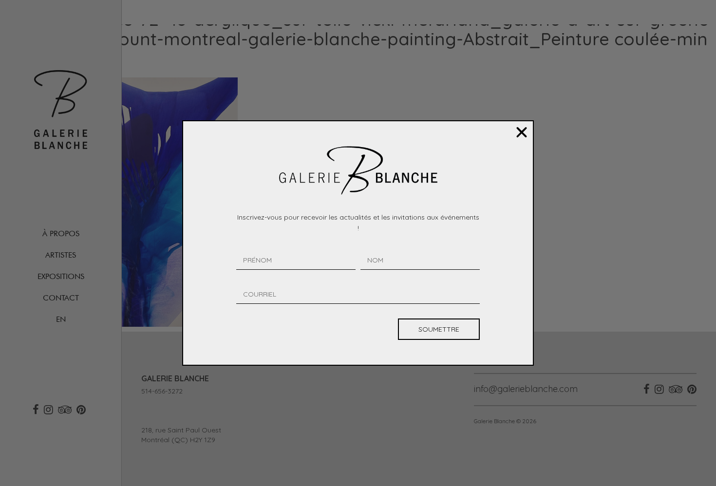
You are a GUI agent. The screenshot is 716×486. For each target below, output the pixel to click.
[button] (521, 132)
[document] (358, 243)
